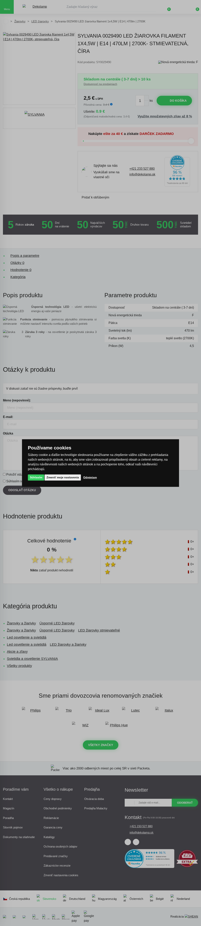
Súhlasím (36, 477)
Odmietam (90, 477)
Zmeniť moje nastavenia (63, 477)
